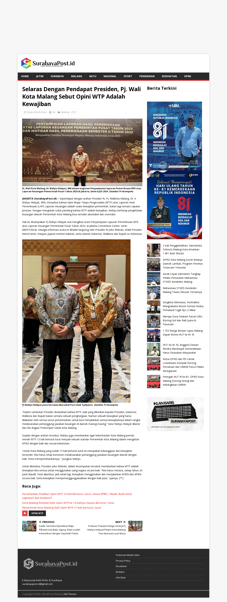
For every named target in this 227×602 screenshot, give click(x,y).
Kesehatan (169, 76)
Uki (53, 112)
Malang (76, 76)
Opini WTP (37, 513)
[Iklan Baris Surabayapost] (175, 429)
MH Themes (70, 594)
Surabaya (57, 76)
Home (25, 76)
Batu (92, 76)
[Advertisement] (113, 25)
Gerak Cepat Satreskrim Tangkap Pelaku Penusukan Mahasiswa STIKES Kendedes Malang (182, 278)
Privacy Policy (123, 560)
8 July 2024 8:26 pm (37, 112)
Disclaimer (121, 566)
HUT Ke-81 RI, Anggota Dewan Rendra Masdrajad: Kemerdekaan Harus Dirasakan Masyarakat (182, 348)
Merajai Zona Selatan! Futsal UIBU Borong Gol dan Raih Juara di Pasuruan (182, 320)
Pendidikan (147, 76)
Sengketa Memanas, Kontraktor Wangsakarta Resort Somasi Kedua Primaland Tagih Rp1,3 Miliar (183, 306)
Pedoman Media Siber (128, 555)
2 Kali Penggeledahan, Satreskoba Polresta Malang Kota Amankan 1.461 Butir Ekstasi (182, 249)
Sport (128, 76)
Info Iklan (121, 577)
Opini (187, 76)
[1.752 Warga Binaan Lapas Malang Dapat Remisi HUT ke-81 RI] (153, 335)
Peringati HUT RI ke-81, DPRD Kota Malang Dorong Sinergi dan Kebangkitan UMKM (183, 380)
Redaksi (120, 571)
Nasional (110, 76)
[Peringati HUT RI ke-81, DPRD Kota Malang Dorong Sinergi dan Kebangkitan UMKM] (153, 381)
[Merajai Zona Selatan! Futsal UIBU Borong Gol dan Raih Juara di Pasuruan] (153, 321)
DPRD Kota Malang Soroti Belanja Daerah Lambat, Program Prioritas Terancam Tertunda (183, 263)
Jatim (39, 76)
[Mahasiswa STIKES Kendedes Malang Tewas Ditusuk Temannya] (153, 292)
